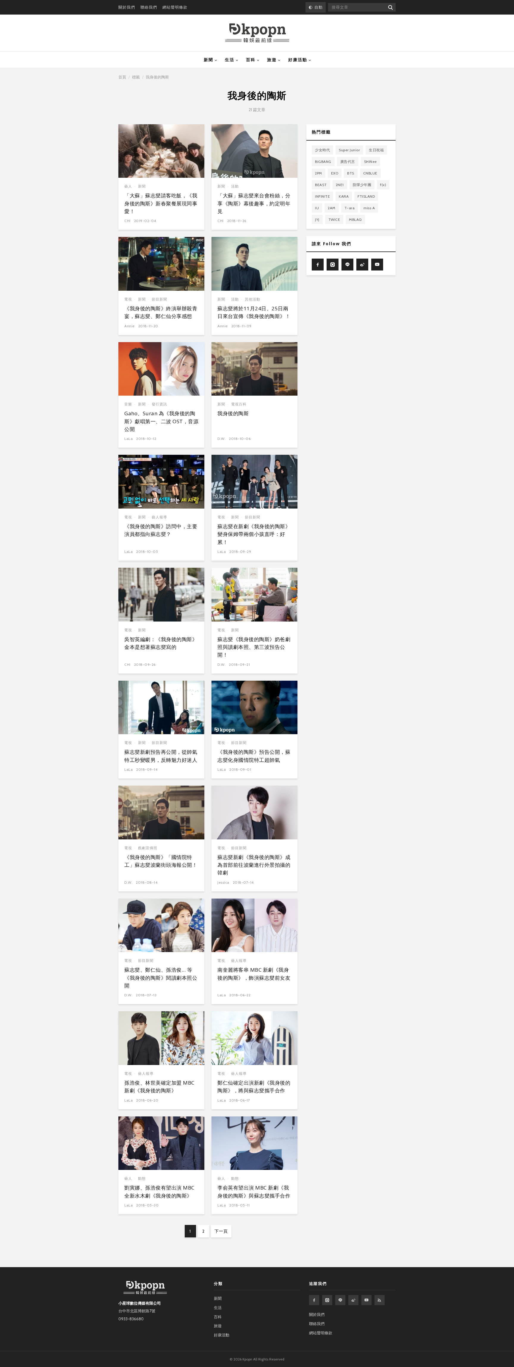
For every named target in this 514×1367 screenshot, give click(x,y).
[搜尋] (390, 7)
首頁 (122, 77)
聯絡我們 (148, 7)
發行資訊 (159, 404)
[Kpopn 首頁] (257, 33)
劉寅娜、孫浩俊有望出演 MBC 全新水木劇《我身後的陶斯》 (159, 1191)
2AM (332, 207)
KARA (344, 196)
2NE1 (340, 184)
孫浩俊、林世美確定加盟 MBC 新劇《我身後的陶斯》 (159, 1086)
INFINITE (322, 196)
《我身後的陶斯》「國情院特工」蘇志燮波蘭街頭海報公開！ (160, 861)
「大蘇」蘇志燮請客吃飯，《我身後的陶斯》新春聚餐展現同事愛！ (160, 203)
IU (317, 207)
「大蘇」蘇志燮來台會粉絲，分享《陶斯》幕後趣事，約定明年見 (253, 203)
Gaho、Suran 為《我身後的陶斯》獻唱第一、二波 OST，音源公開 (161, 421)
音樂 (128, 404)
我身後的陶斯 (233, 413)
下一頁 (221, 1231)
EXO (335, 173)
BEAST (321, 184)
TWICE (334, 219)
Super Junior (349, 149)
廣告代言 (347, 161)
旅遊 (272, 59)
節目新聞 (159, 299)
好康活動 (297, 59)
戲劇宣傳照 (147, 848)
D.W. (221, 438)
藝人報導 (159, 517)
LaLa (128, 438)
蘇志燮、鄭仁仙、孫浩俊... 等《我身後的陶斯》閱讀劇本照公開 (160, 977)
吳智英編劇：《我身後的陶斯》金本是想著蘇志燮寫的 (160, 643)
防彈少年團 (362, 184)
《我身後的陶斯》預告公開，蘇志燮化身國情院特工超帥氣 (253, 755)
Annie (129, 326)
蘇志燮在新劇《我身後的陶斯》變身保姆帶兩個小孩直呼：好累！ (253, 534)
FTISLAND (366, 196)
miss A (369, 207)
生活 (229, 59)
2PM (318, 173)
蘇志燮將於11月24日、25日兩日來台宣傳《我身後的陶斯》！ (253, 312)
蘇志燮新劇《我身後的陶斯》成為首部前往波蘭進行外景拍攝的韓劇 (253, 865)
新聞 (208, 59)
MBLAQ (355, 219)
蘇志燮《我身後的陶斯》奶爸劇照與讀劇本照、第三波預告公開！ (253, 647)
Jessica (223, 882)
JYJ (317, 219)
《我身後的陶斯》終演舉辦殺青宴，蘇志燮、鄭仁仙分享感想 (160, 312)
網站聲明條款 (174, 7)
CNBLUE (370, 173)
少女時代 (322, 149)
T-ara (349, 207)
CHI (127, 220)
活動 (235, 186)
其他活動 (252, 299)
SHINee (370, 161)
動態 (142, 1178)
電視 (128, 299)
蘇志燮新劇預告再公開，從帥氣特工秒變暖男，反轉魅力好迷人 (160, 755)
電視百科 (239, 404)
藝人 (128, 186)
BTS (350, 173)
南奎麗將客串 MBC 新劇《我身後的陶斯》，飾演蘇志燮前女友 (253, 973)
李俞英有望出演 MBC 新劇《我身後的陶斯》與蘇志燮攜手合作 (253, 1191)
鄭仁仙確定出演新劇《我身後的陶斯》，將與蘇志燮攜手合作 (253, 1086)
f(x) (383, 184)
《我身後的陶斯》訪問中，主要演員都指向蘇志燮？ (160, 530)
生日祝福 (376, 149)
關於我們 (126, 7)
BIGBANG (323, 161)
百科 (251, 59)
